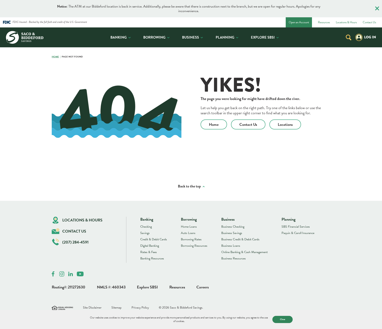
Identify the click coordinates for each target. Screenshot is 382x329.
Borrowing (154, 37)
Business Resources (233, 258)
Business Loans (230, 245)
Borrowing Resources (194, 245)
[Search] (348, 37)
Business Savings (231, 233)
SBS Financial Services (296, 226)
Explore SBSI (263, 37)
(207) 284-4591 (75, 242)
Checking (146, 226)
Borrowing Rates (191, 239)
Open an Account (299, 22)
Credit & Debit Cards (153, 239)
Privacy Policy (140, 308)
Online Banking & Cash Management (244, 252)
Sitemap (116, 308)
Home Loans (189, 226)
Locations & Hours (346, 22)
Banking (118, 37)
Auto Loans (188, 233)
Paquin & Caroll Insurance (298, 233)
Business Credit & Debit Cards (240, 239)
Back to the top (189, 186)
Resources (324, 22)
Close (282, 319)
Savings (145, 233)
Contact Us (369, 22)
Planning (225, 37)
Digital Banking (149, 245)
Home (55, 56)
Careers (202, 287)
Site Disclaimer (92, 308)
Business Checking (232, 226)
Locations (285, 124)
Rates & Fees (148, 252)
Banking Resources (152, 258)
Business (190, 37)
